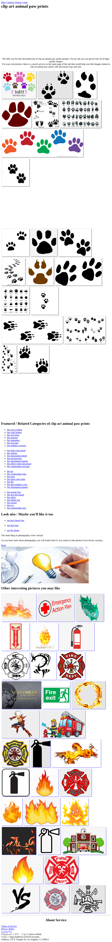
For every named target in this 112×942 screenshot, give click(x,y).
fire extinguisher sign (16, 474)
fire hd (10, 471)
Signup (18, 2)
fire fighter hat (13, 500)
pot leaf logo (13, 525)
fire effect (11, 497)
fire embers (12, 453)
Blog (3, 2)
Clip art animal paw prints (13, 95)
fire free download (15, 495)
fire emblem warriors (16, 445)
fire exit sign (12, 443)
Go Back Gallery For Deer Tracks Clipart (8, 365)
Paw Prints (7, 182)
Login (25, 2)
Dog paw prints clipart (28, 369)
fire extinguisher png (16, 508)
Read (3, 545)
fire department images (17, 461)
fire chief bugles (14, 432)
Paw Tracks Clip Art (64, 281)
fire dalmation (13, 440)
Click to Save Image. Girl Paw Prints (18, 153)
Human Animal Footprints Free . (78, 340)
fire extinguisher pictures (18, 466)
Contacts (10, 2)
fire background (14, 458)
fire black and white (16, 479)
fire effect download (16, 450)
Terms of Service (9, 926)
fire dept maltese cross (17, 484)
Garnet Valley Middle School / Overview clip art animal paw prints (15, 121)
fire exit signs (13, 435)
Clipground (14, 933)
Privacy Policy (8, 929)
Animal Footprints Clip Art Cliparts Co (19, 340)
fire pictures (12, 437)
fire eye (10, 505)
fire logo (11, 476)
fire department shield (17, 456)
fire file (10, 482)
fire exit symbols (14, 430)
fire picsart (12, 502)
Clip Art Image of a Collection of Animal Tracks (45, 123)
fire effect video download (19, 464)
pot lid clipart (13, 530)
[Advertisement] (56, 33)
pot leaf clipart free (15, 520)
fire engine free (14, 492)
